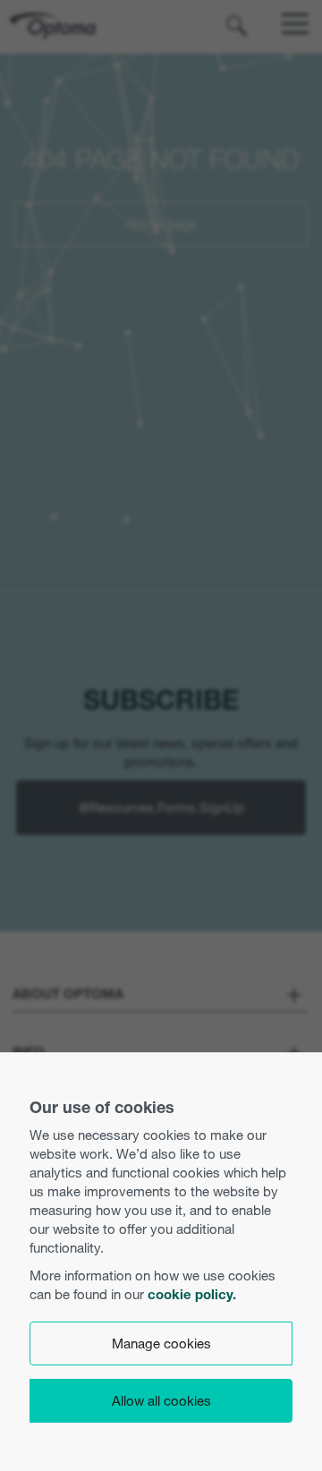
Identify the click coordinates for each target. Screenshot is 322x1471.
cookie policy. (192, 1294)
